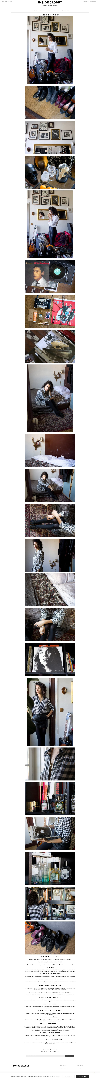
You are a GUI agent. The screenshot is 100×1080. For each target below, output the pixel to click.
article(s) (93, 1)
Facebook (8, 1)
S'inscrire (69, 1056)
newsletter (4, 1)
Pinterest (79, 1068)
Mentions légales (64, 1068)
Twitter (9, 1)
